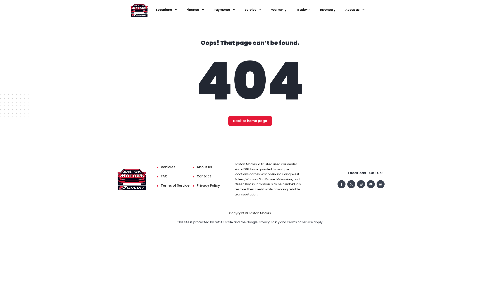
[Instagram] (361, 184)
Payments (222, 9)
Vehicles (168, 167)
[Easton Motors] (139, 10)
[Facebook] (342, 184)
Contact (204, 176)
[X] (351, 184)
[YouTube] (371, 184)
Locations (164, 9)
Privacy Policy (208, 185)
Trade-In (303, 9)
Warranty (279, 9)
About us (352, 9)
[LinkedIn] (381, 184)
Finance (193, 9)
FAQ (164, 176)
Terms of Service (175, 185)
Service (250, 9)
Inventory (328, 9)
